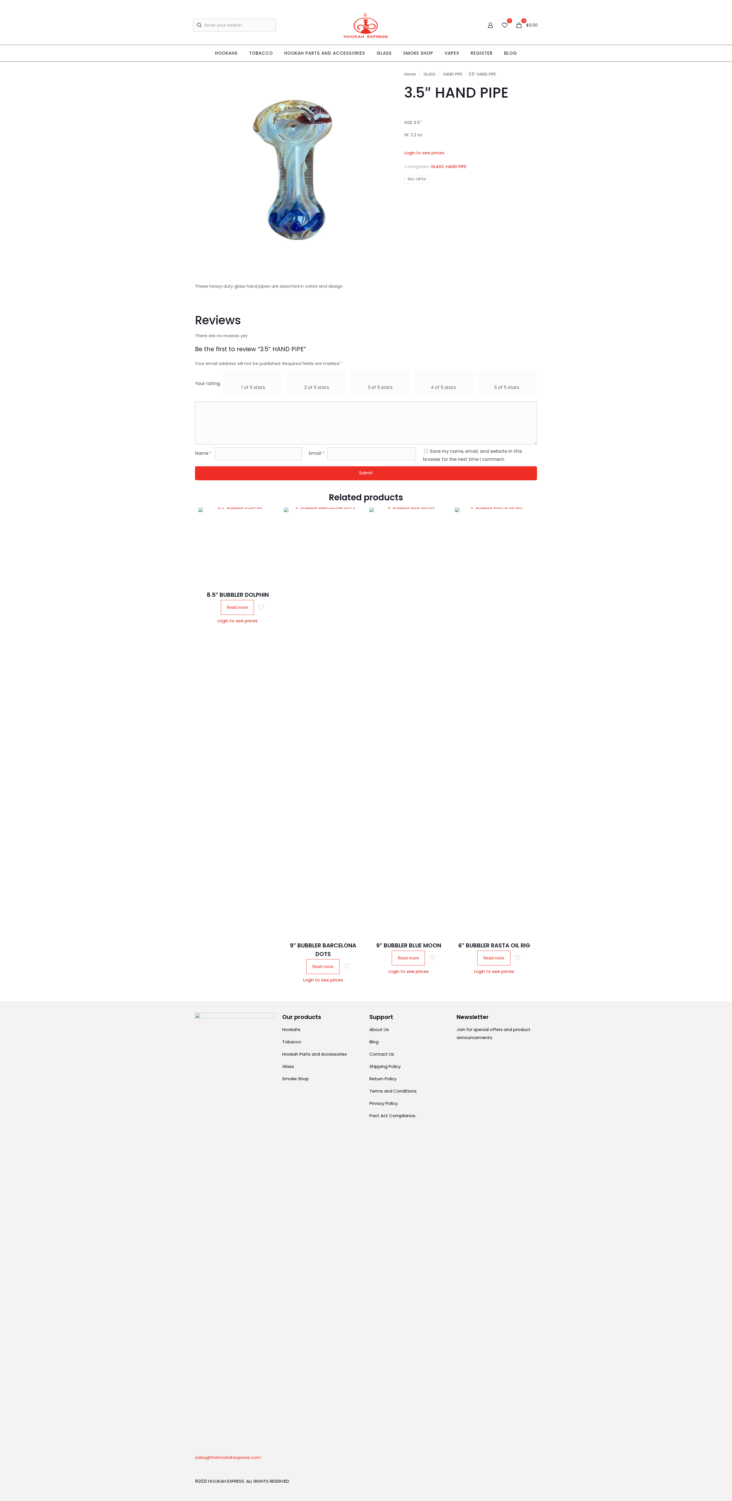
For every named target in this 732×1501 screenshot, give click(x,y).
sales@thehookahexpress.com (228, 1457)
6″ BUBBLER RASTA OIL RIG (494, 945)
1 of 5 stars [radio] (253, 387)
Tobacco (291, 1042)
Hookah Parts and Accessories (314, 1054)
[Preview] (269, 552)
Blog (374, 1042)
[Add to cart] (269, 515)
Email (317, 453)
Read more (237, 607)
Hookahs (291, 1029)
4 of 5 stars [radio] (443, 387)
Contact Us (381, 1054)
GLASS (429, 74)
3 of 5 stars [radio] (380, 387)
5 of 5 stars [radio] (506, 387)
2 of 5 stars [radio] (316, 387)
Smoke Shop (295, 1079)
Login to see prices (424, 153)
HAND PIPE (452, 74)
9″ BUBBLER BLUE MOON (408, 945)
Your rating (207, 383)
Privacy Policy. (383, 1103)
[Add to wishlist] (269, 540)
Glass (288, 1066)
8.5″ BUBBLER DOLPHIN (238, 595)
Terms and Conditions (393, 1091)
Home (410, 74)
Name (203, 453)
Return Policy (383, 1079)
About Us (379, 1029)
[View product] (269, 528)
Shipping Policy (385, 1066)
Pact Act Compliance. (392, 1116)
